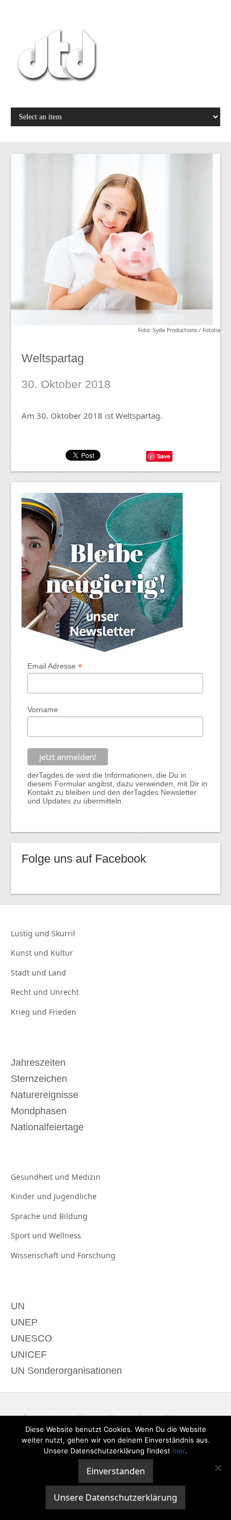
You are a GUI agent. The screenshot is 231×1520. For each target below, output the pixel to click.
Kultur (61, 953)
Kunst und (30, 953)
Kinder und (32, 1196)
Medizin (85, 1177)
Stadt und (29, 972)
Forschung (96, 1255)
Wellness (65, 1235)
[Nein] (217, 1467)
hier (178, 1450)
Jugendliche (75, 1196)
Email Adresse (54, 666)
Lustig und (31, 933)
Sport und (30, 1235)
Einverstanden (115, 1471)
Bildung (73, 1216)
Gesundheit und (41, 1177)
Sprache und (35, 1216)
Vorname (42, 709)
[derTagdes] (56, 57)
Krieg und (30, 1012)
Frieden (62, 1012)
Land (57, 972)
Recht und (30, 992)
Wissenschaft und (44, 1255)
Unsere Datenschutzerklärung (115, 1497)
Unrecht (64, 992)
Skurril (63, 933)
